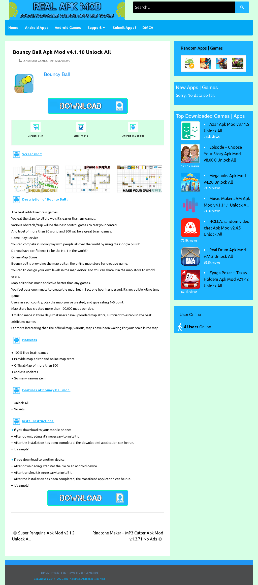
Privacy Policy (58, 572)
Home (13, 28)
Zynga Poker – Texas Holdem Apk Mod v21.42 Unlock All (226, 279)
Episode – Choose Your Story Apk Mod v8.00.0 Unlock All (223, 153)
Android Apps (36, 28)
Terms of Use (75, 572)
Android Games (68, 28)
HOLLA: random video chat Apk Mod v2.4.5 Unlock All (226, 228)
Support (94, 28)
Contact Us (91, 572)
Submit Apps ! (124, 28)
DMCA (147, 28)
